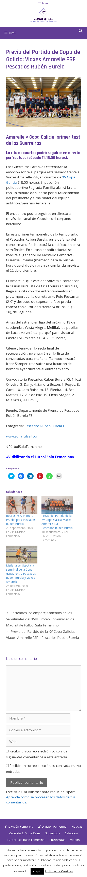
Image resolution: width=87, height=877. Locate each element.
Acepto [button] (37, 871)
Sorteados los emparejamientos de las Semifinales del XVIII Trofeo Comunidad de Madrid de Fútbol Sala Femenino (40, 618)
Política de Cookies (59, 871)
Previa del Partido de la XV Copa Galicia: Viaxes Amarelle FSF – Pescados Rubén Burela (57, 522)
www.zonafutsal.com (22, 436)
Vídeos (75, 840)
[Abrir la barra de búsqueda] (80, 31)
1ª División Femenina (19, 826)
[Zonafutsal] (43, 14)
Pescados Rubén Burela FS (45, 425)
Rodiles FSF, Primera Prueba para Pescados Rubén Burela (21, 520)
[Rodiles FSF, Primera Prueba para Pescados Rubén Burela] (21, 505)
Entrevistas (57, 840)
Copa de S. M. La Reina (24, 833)
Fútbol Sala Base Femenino (26, 840)
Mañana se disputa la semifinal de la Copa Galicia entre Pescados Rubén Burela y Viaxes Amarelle (21, 573)
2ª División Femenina (52, 826)
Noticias (77, 826)
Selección (71, 833)
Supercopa (52, 833)
